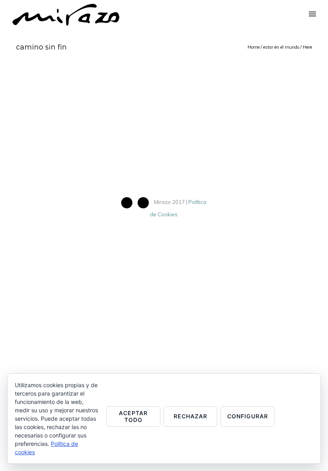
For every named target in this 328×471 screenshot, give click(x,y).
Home (254, 47)
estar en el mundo (281, 47)
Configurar (247, 416)
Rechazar (190, 416)
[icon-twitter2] (145, 202)
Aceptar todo (133, 416)
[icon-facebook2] (128, 202)
